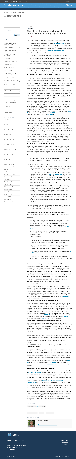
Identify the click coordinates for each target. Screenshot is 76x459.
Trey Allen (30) (7, 119)
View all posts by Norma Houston (47, 425)
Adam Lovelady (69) (8, 169)
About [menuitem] (70, 9)
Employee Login (65, 442)
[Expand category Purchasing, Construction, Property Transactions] (19, 101)
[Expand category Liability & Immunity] (19, 84)
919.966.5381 (12, 449)
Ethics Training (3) (42, 406)
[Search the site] (18, 26)
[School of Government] (13, 434)
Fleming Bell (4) (8, 124)
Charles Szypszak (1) (8, 191)
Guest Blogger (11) (8, 127)
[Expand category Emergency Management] (19, 61)
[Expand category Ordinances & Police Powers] (19, 91)
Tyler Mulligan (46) (8, 184)
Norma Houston (32, 36)
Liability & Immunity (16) (9, 84)
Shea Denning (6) (8, 142)
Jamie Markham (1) (8, 171)
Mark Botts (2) (7, 132)
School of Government (13, 5)
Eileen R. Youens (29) (9, 201)
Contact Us (66, 444)
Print (30, 28)
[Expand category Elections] (19, 58)
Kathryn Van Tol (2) (8, 194)
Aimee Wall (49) (8, 196)
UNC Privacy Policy (64, 456)
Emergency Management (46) (11, 61)
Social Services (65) (8, 109)
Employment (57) (8, 64)
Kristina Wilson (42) (8, 199)
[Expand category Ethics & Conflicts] (19, 67)
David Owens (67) (8, 189)
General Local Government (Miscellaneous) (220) (10, 74)
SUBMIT (17, 35)
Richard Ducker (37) (8, 147)
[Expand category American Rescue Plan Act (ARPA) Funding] (19, 43)
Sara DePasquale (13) (9, 144)
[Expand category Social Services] (19, 109)
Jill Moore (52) (7, 179)
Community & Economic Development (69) (9, 55)
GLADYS (66, 446)
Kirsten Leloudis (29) (9, 166)
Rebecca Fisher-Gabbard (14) (11, 149)
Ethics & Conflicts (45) (32, 406)
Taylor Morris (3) (8, 181)
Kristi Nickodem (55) (9, 186)
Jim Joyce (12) (7, 156)
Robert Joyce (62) (8, 159)
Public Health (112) (8, 95)
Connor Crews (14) (8, 134)
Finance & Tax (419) (8, 70)
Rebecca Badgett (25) (9, 122)
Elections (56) (7, 58)
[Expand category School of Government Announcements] (19, 105)
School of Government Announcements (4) (9, 105)
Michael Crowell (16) (9, 137)
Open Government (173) (9, 87)
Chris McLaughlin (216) (9, 174)
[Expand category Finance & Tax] (19, 70)
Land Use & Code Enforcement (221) (11, 81)
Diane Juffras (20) (8, 161)
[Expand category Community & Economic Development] (19, 55)
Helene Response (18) (9, 77)
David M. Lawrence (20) (9, 164)
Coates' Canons (12, 16)
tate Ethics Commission (35, 372)
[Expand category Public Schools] (19, 98)
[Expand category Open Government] (19, 87)
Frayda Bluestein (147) (9, 129)
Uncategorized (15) (8, 112)
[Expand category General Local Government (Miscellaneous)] (19, 74)
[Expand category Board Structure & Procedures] (19, 51)
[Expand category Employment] (19, 64)
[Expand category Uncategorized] (19, 112)
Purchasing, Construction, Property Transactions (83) (10, 101)
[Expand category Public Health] (19, 95)
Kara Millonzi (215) (8, 176)
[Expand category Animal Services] (19, 47)
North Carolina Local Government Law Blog (19, 18)
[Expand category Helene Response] (19, 77)
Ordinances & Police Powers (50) (10, 91)
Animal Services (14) (8, 47)
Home (6, 12)
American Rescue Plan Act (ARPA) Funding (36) (10, 44)
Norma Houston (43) (9, 154)
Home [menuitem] (64, 9)
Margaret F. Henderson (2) (10, 152)
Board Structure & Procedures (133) (11, 51)
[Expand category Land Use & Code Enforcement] (19, 81)
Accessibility (68, 1)
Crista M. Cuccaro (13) (9, 139)
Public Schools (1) (8, 98)
